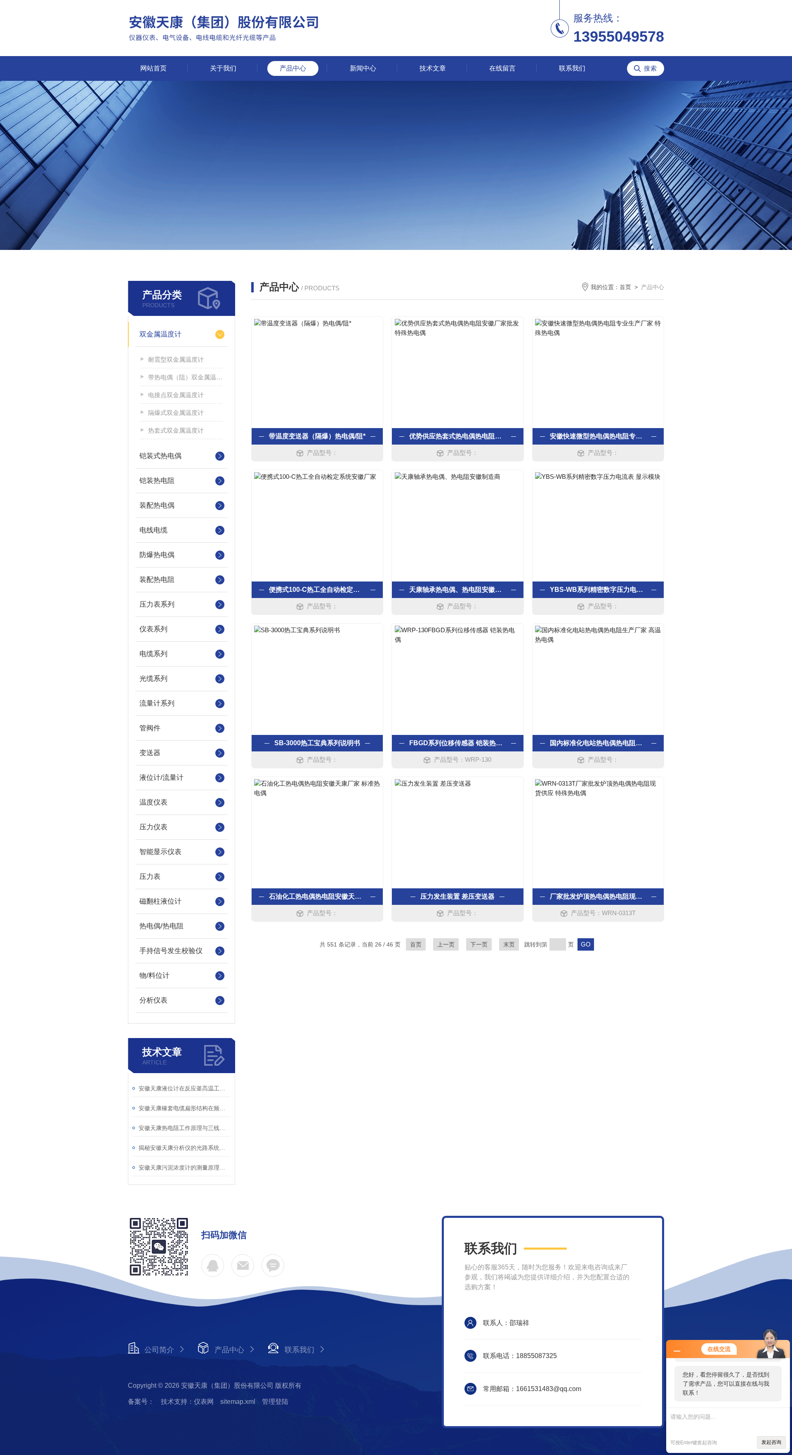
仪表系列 (153, 629)
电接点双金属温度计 (176, 394)
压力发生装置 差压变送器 (457, 896)
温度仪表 (153, 802)
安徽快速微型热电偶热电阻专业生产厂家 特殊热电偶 (598, 436)
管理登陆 (275, 1401)
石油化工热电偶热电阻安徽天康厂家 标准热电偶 (317, 896)
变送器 (149, 753)
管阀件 (149, 728)
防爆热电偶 (156, 555)
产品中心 (293, 68)
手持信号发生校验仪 (171, 951)
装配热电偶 (156, 505)
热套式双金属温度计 (176, 430)
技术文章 (433, 68)
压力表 (149, 877)
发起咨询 (771, 1442)
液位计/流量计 (161, 778)
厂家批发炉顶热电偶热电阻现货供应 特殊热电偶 (598, 896)
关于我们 (223, 68)
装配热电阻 (156, 580)
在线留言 (502, 68)
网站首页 (153, 68)
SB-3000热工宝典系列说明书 (317, 742)
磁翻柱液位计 (160, 901)
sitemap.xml (237, 1401)
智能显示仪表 (160, 852)
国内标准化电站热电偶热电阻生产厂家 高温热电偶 (598, 742)
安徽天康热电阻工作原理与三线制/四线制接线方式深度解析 (185, 1128)
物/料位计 (154, 975)
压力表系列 (156, 604)
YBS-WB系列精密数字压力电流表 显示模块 (598, 589)
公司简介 (159, 1350)
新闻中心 (363, 68)
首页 (625, 287)
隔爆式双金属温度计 (176, 412)
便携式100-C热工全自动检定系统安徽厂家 (317, 589)
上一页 (446, 944)
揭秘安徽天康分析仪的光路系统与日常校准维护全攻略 (185, 1147)
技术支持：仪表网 (187, 1401)
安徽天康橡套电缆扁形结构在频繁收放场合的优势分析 (185, 1108)
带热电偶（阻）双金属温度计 (185, 377)
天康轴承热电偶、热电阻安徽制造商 (457, 589)
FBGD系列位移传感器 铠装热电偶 (457, 742)
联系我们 (572, 68)
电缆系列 (153, 654)
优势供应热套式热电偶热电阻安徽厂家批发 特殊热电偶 (457, 436)
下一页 (479, 944)
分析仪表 (153, 1000)
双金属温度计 (160, 334)
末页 (509, 944)
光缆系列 (153, 679)
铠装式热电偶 (160, 456)
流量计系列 (156, 703)
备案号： (141, 1401)
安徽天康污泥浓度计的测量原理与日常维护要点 (185, 1167)
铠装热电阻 (156, 481)
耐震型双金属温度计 (176, 359)
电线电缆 (153, 530)
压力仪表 (153, 827)
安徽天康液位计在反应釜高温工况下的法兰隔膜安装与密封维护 (185, 1088)
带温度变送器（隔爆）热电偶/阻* (317, 436)
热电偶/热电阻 (161, 926)
